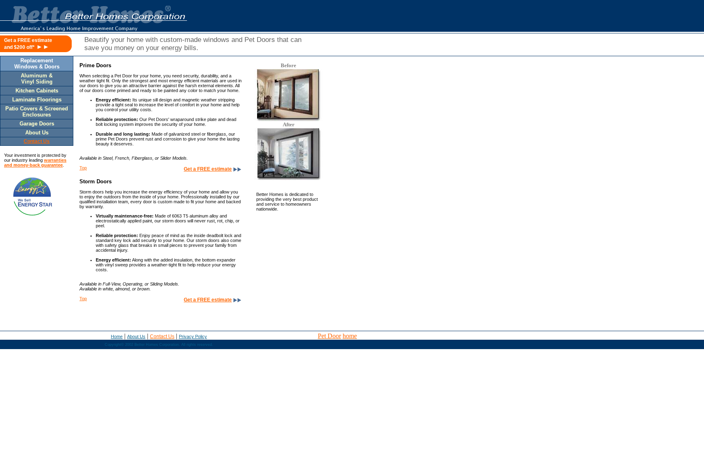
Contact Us (162, 336)
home (350, 335)
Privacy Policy (193, 336)
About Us (136, 336)
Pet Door (329, 335)
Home (117, 336)
